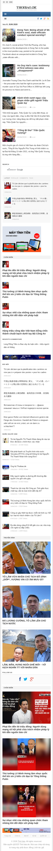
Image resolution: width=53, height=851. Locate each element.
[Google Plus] (33, 680)
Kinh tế (26, 836)
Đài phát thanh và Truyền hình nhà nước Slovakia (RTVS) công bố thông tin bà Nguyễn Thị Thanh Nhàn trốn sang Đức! (29, 454)
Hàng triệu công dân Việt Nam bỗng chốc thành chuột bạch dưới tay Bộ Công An (25, 332)
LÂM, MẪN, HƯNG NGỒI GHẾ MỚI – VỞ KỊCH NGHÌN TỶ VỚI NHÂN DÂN (24, 666)
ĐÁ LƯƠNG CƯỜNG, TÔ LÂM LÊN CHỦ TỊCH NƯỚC (24, 622)
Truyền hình (9, 537)
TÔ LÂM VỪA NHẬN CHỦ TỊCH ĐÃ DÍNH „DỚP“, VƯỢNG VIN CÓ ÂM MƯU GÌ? (24, 578)
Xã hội (34, 836)
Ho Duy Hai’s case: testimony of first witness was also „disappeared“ (33, 68)
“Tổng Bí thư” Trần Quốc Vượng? (31, 131)
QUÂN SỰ (43, 836)
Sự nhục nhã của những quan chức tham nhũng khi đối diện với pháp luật (25, 314)
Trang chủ (7, 836)
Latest (7, 178)
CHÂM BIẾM (8, 257)
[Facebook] (37, 19)
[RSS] (47, 19)
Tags (31, 178)
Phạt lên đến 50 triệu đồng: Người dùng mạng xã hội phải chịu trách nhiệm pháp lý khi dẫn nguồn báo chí (25, 273)
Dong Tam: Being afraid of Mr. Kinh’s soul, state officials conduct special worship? (33, 32)
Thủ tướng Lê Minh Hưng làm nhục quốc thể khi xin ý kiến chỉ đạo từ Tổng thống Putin (24, 294)
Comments (24, 178)
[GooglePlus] (44, 19)
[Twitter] (40, 19)
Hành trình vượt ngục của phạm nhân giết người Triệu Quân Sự (32, 100)
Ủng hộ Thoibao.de (18, 466)
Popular (14, 178)
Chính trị (17, 836)
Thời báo (21, 841)
